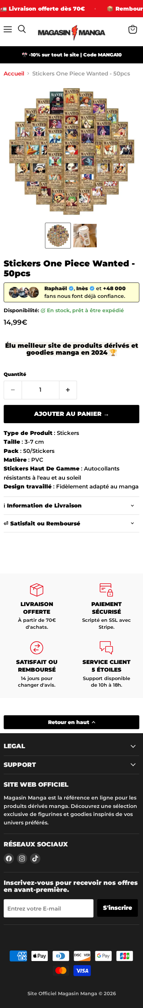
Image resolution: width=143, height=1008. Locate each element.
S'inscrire (117, 907)
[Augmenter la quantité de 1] (68, 390)
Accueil (14, 73)
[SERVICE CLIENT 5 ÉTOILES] (106, 664)
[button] (57, 235)
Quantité (15, 374)
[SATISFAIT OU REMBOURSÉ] (37, 664)
